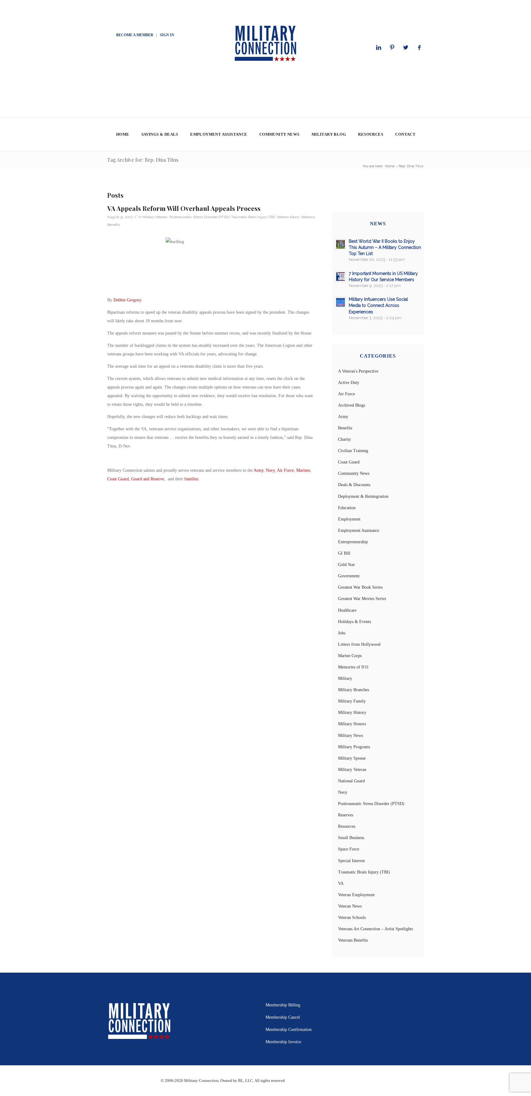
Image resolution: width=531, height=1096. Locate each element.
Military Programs (354, 747)
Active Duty (348, 382)
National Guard (351, 781)
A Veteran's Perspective (358, 371)
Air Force (285, 470)
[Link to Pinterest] (392, 47)
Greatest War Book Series (360, 587)
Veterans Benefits (353, 940)
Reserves (345, 815)
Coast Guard (118, 479)
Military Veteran (154, 217)
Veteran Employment (356, 895)
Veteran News (288, 217)
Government (349, 576)
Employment (349, 519)
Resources (346, 826)
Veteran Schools (352, 917)
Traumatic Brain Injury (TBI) (253, 217)
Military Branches (353, 689)
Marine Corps (350, 655)
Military (345, 678)
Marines (303, 470)
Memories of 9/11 (353, 667)
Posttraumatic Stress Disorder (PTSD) (199, 217)
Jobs (341, 633)
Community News (353, 473)
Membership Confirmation (289, 1029)
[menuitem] (122, 134)
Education (347, 507)
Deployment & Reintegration (363, 496)
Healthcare (347, 610)
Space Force (348, 849)
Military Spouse (352, 758)
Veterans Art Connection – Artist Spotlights (375, 929)
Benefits (345, 428)
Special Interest (351, 860)
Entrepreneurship (353, 542)
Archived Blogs (351, 405)
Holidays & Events (354, 621)
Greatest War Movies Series (362, 598)
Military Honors (352, 724)
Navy (270, 470)
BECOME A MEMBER (134, 35)
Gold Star (346, 564)
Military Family (352, 701)
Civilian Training (353, 450)
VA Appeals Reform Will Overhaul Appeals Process (184, 208)
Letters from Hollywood (359, 644)
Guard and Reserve (147, 479)
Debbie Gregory (127, 300)
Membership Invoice (283, 1042)
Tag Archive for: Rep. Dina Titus (142, 160)
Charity (344, 439)
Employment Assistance (358, 530)
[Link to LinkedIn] (378, 47)
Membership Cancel (283, 1017)
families (191, 479)
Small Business (351, 837)
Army (258, 470)
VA (341, 883)
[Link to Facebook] (419, 47)
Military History (352, 712)
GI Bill (344, 553)
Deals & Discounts (354, 484)
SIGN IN (167, 35)
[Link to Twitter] (405, 47)
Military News (350, 735)
